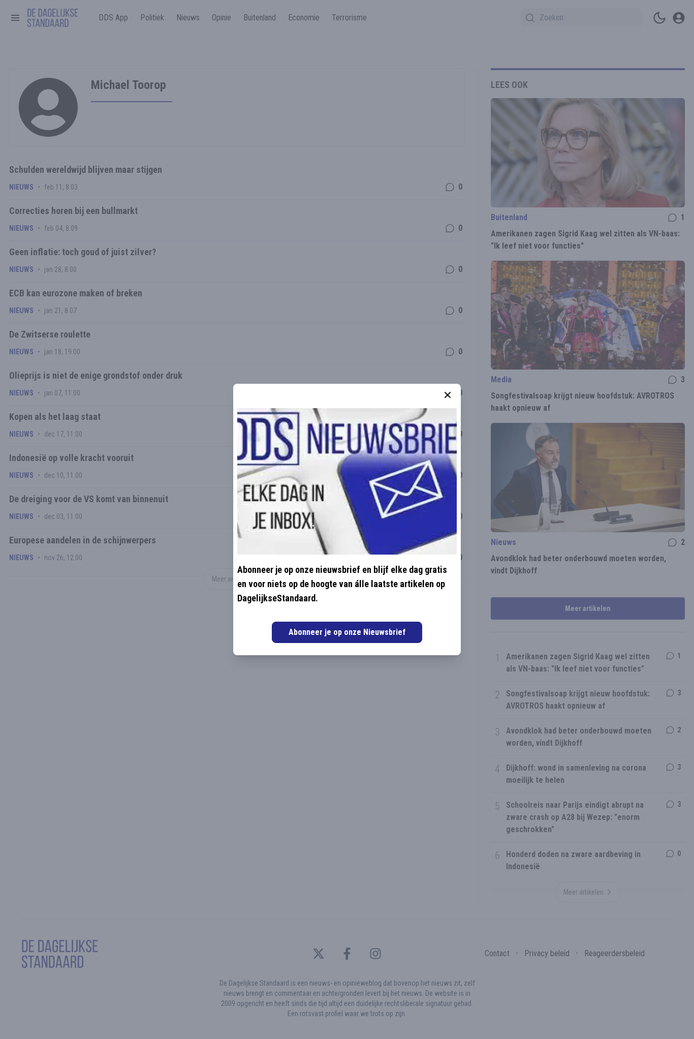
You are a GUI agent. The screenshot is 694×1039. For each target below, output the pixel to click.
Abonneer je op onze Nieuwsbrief (347, 632)
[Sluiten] (448, 395)
